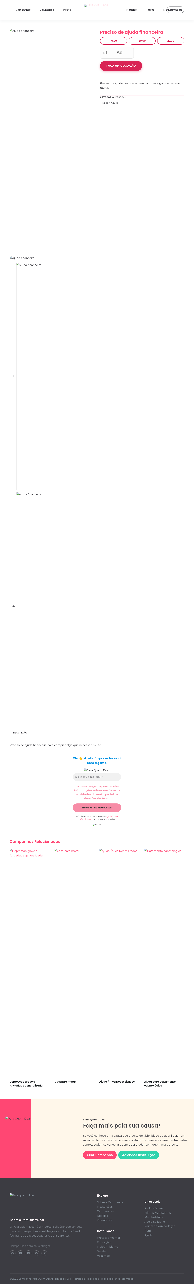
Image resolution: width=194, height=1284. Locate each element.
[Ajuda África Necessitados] (119, 962)
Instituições (70, 9)
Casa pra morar (65, 1081)
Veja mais (103, 1255)
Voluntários (47, 9)
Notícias (131, 9)
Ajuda (148, 1235)
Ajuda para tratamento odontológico (160, 1083)
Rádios (150, 9)
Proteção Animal (108, 1237)
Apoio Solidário (154, 1221)
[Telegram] (44, 1253)
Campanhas (23, 9)
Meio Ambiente (107, 1246)
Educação (103, 1242)
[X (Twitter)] (20, 1253)
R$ (105, 52)
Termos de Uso (62, 1278)
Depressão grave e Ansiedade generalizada (26, 1083)
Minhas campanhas (157, 1212)
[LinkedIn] (28, 1253)
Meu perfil (169, 9)
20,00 (142, 40)
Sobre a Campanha (110, 1202)
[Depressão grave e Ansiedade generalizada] (30, 962)
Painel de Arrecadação (159, 1226)
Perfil (148, 1230)
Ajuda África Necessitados (117, 1081)
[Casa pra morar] (75, 962)
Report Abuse (110, 102)
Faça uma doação (121, 65)
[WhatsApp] (36, 1253)
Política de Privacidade (86, 1278)
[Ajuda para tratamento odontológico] (164, 962)
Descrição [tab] (20, 732)
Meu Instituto (153, 1217)
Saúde (101, 1251)
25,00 (170, 40)
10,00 (113, 40)
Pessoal (120, 97)
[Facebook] (12, 1253)
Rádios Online (154, 1208)
